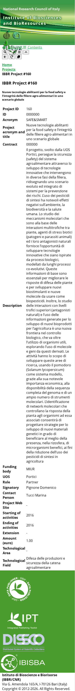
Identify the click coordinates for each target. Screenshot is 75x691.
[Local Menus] (19, 57)
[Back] (5, 57)
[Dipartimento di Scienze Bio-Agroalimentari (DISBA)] (7, 37)
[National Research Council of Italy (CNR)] (16, 37)
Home (7, 64)
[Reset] (12, 57)
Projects (8, 69)
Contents (34, 47)
